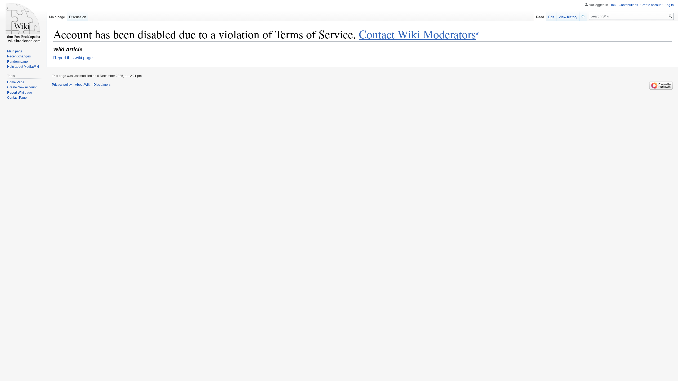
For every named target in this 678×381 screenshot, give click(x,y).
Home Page (15, 82)
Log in (669, 5)
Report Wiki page (19, 92)
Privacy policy (62, 85)
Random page (17, 62)
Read (540, 17)
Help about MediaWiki (23, 67)
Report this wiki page (73, 58)
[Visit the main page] (23, 21)
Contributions (628, 5)
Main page (57, 17)
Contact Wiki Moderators (417, 34)
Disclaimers (101, 85)
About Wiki (82, 85)
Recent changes (19, 56)
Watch (583, 16)
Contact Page (17, 97)
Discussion (77, 17)
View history (568, 17)
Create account (651, 5)
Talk (613, 5)
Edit (551, 17)
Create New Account (22, 87)
